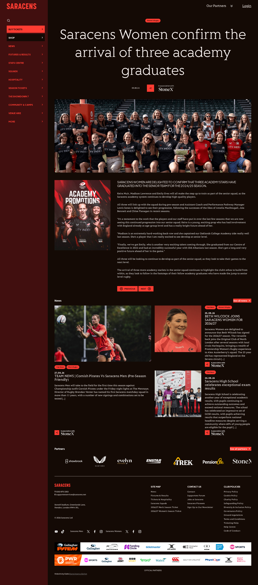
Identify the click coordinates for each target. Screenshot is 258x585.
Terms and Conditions (234, 519)
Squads (13, 71)
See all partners (238, 448)
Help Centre (230, 527)
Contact (191, 492)
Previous (129, 288)
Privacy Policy (231, 492)
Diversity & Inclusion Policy (237, 507)
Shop (12, 37)
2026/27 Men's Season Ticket (164, 507)
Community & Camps (21, 104)
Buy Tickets (15, 29)
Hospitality (15, 79)
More (12, 121)
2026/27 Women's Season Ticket (166, 511)
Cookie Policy (230, 496)
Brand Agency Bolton (78, 574)
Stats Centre (16, 63)
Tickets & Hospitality (161, 500)
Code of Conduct (232, 531)
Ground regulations (233, 515)
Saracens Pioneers (196, 504)
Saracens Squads (159, 504)
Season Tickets (18, 88)
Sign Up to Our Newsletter (200, 507)
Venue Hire (15, 113)
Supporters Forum (196, 496)
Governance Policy (233, 511)
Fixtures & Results (20, 54)
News (12, 46)
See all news (240, 300)
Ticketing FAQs (231, 523)
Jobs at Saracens (195, 500)
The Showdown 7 (19, 96)
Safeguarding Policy (234, 504)
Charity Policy (231, 500)
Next (143, 288)
